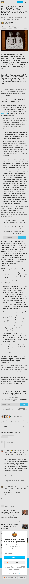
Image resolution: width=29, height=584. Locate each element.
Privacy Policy (17, 569)
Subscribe (14, 557)
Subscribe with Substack (15, 562)
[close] (24, 533)
